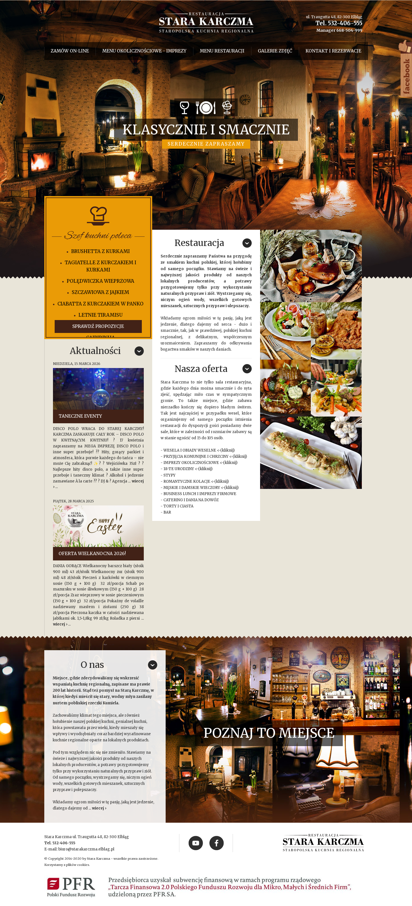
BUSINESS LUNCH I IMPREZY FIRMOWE (199, 493)
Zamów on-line (70, 51)
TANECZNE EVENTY (80, 416)
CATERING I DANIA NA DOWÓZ (191, 500)
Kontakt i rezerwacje (333, 51)
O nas (92, 664)
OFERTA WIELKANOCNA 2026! (92, 553)
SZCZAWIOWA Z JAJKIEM (100, 292)
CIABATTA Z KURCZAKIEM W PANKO (100, 304)
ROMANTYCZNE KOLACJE (186, 481)
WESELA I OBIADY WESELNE (189, 450)
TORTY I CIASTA (178, 506)
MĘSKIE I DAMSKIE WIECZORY (191, 487)
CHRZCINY (218, 456)
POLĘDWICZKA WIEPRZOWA (100, 281)
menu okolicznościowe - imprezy (144, 51)
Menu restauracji (222, 51)
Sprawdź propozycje (98, 326)
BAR (167, 512)
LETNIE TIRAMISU (100, 315)
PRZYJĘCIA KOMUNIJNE (184, 456)
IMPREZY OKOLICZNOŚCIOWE (191, 462)
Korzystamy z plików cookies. (67, 865)
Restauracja (199, 243)
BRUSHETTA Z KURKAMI (100, 251)
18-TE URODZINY (178, 468)
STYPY (169, 475)
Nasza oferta (201, 368)
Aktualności (95, 351)
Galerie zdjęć (275, 51)
